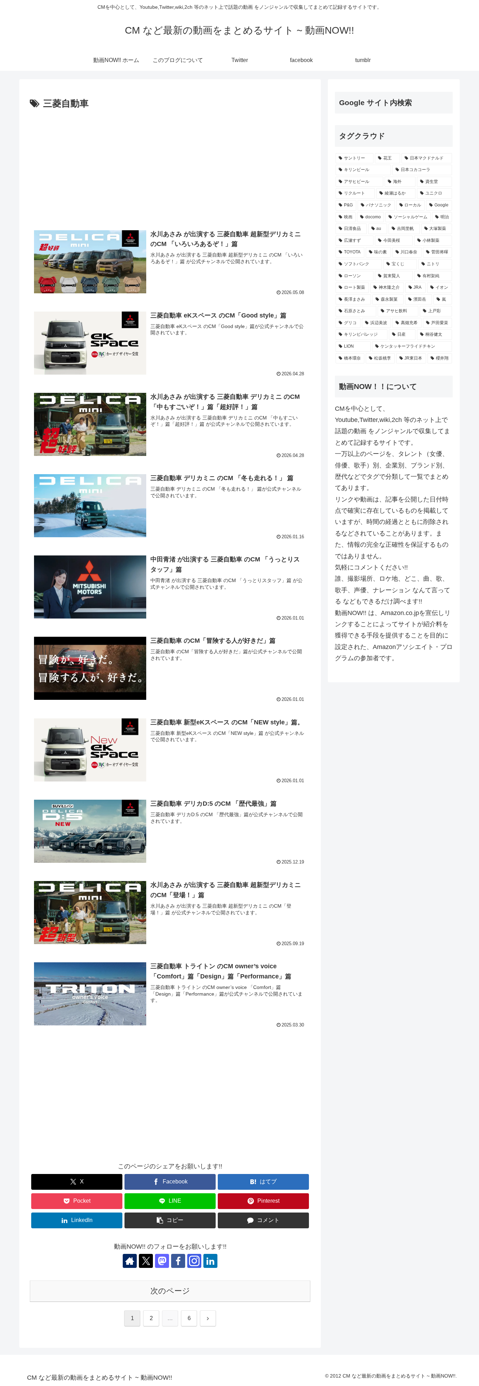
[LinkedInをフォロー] (210, 1261)
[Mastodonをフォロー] (162, 1261)
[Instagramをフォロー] (194, 1261)
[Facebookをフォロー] (178, 1261)
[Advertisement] (170, 164)
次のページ (170, 1290)
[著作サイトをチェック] (130, 1261)
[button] (170, 1220)
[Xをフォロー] (146, 1261)
